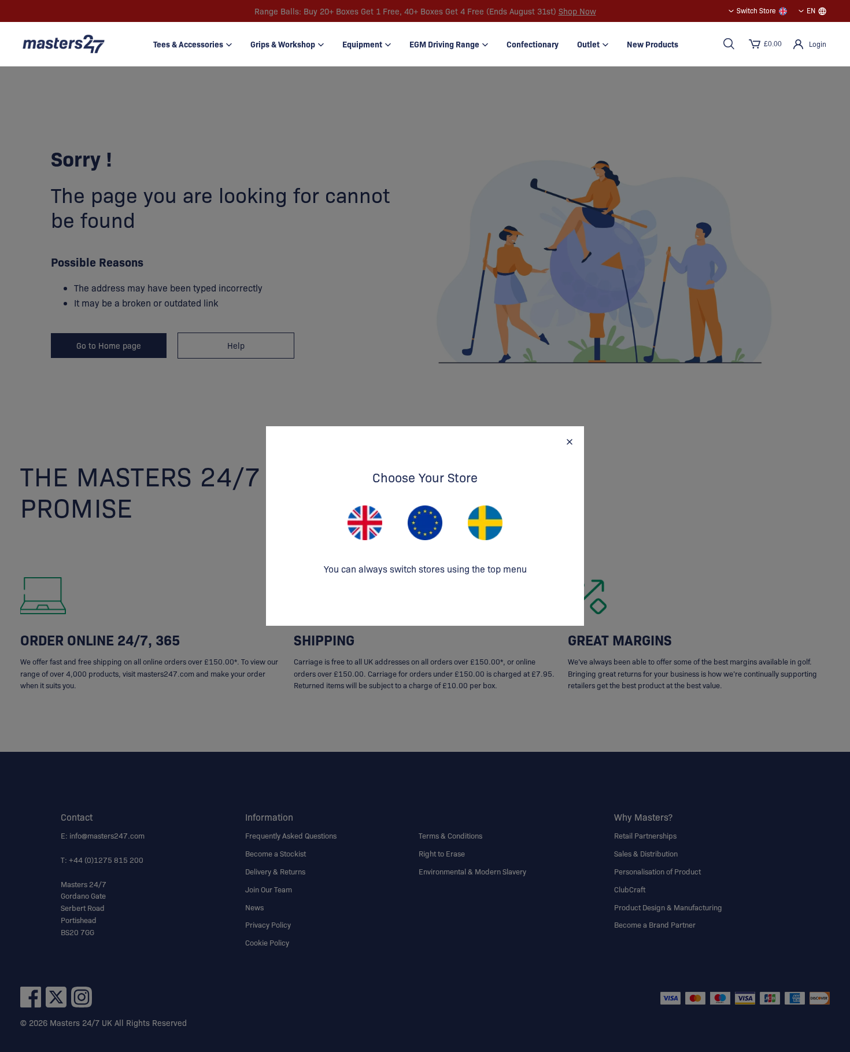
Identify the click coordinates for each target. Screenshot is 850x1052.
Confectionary (533, 44)
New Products (652, 44)
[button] (728, 44)
